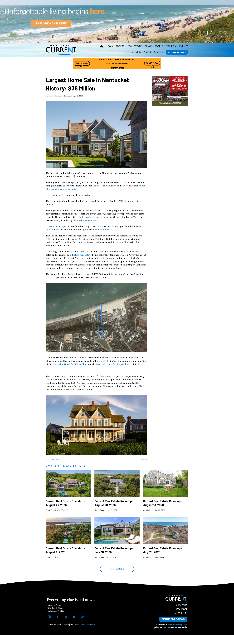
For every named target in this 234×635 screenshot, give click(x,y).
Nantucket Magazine (177, 624)
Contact (147, 52)
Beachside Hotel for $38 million (70, 364)
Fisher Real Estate (82, 254)
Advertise (158, 52)
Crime (148, 46)
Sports (120, 46)
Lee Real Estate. (101, 229)
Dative (92, 624)
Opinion (171, 46)
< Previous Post (53, 459)
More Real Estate (117, 568)
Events (183, 46)
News (109, 46)
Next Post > (141, 459)
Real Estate (134, 46)
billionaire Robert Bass (85, 220)
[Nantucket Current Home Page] (61, 50)
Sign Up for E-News (177, 52)
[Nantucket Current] (173, 598)
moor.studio (81, 624)
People (159, 46)
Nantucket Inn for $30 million (112, 364)
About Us (136, 52)
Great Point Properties (58, 226)
